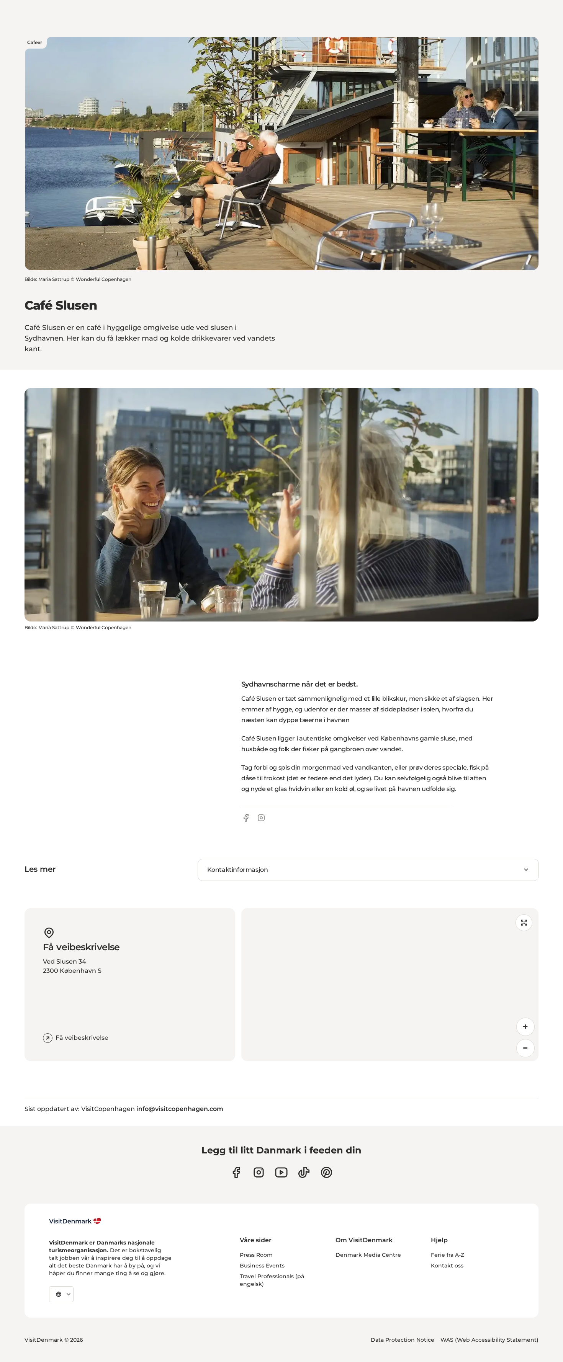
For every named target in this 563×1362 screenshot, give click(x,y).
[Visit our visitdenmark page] (281, 1172)
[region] (389, 984)
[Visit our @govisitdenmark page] (304, 1172)
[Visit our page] (258, 1172)
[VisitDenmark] (75, 1221)
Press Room (256, 1254)
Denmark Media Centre (368, 1254)
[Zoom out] (525, 1048)
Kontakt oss (447, 1265)
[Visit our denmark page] (236, 1172)
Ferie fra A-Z (447, 1254)
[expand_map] (524, 922)
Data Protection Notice (402, 1339)
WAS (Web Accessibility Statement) (489, 1339)
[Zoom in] (525, 1027)
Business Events (262, 1265)
